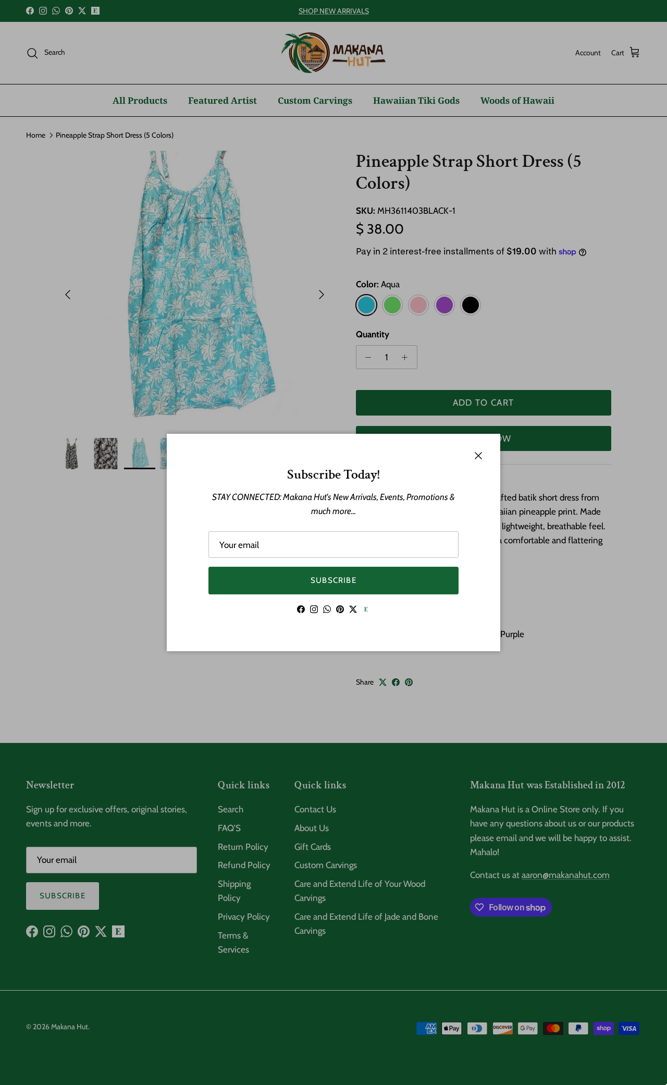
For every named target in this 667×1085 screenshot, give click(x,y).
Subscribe (333, 580)
